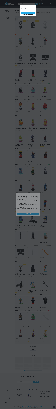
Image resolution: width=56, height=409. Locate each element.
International (25, 10)
